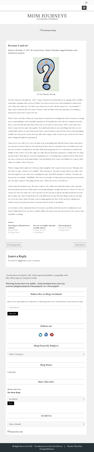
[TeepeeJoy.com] (15, 431)
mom (75, 50)
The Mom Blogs (13, 392)
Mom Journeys (47, 16)
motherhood (12, 53)
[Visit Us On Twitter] (40, 334)
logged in (21, 261)
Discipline (55, 50)
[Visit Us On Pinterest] (52, 334)
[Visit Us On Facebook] (46, 334)
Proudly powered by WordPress (48, 446)
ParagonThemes (47, 449)
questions (21, 53)
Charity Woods (38, 50)
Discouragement (64, 226)
